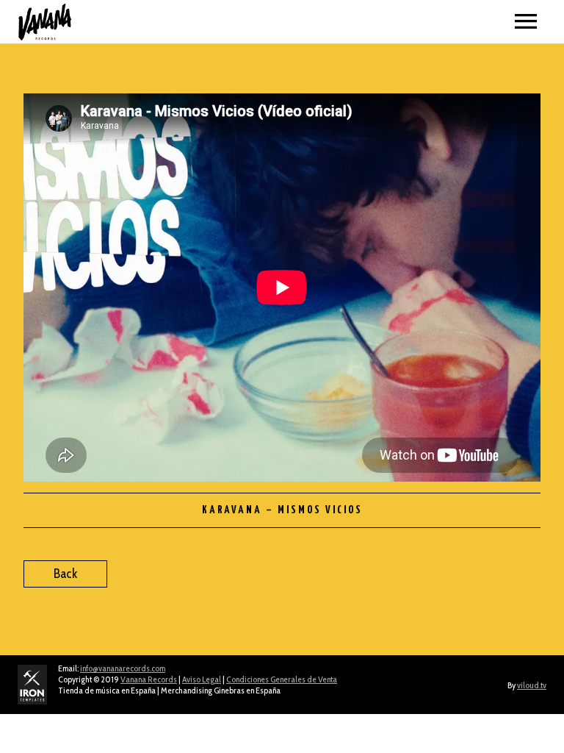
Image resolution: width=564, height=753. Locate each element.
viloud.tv (531, 684)
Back (65, 573)
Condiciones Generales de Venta (281, 679)
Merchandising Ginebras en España (221, 690)
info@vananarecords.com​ (122, 668)
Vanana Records (148, 679)
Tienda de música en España (107, 690)
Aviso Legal (201, 679)
